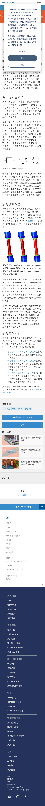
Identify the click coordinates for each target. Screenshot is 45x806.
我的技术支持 (13, 727)
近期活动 (11, 706)
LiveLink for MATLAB (14, 570)
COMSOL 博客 (14, 681)
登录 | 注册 (22, 495)
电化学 (9, 540)
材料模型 (6, 408)
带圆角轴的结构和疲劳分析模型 (22, 360)
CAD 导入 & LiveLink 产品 (16, 561)
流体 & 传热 (11, 575)
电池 (8, 544)
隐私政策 (11, 779)
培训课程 (11, 668)
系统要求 (11, 613)
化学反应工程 (11, 531)
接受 (22, 58)
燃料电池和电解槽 (13, 536)
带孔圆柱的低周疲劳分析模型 (21, 373)
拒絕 (22, 65)
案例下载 (11, 630)
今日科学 (10, 522)
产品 (9, 600)
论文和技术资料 (14, 643)
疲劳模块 (32, 220)
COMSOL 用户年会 (15, 710)
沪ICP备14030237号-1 (15, 787)
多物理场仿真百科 (15, 685)
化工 (8, 528)
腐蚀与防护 (10, 552)
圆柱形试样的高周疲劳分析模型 (22, 351)
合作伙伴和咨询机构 (16, 736)
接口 (8, 558)
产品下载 (11, 744)
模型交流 (11, 677)
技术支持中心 (13, 722)
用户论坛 (11, 672)
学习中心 (11, 663)
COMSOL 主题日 (14, 702)
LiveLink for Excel (13, 565)
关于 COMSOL (14, 756)
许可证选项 (12, 609)
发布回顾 (11, 618)
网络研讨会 (12, 697)
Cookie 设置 (12, 784)
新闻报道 (11, 765)
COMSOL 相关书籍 (15, 647)
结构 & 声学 (17, 408)
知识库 (10, 731)
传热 (8, 579)
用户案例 (11, 638)
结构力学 (28, 408)
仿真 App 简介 (13, 652)
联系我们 (11, 769)
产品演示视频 (13, 634)
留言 (22, 425)
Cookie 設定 (22, 51)
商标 (9, 782)
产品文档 (11, 740)
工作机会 (11, 761)
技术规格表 (12, 604)
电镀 (8, 548)
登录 (9, 776)
